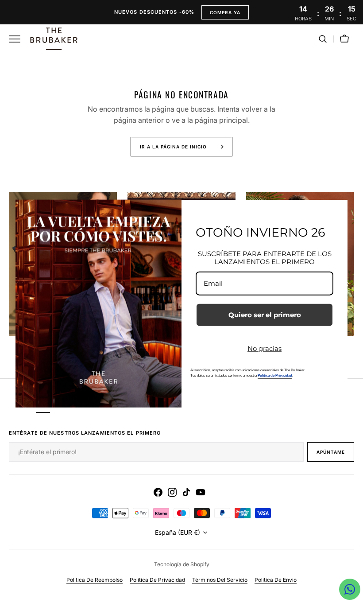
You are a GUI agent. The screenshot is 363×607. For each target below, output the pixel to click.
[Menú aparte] (18, 39)
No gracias (264, 348)
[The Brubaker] (53, 38)
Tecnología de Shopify (181, 564)
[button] (322, 39)
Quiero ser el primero (264, 315)
